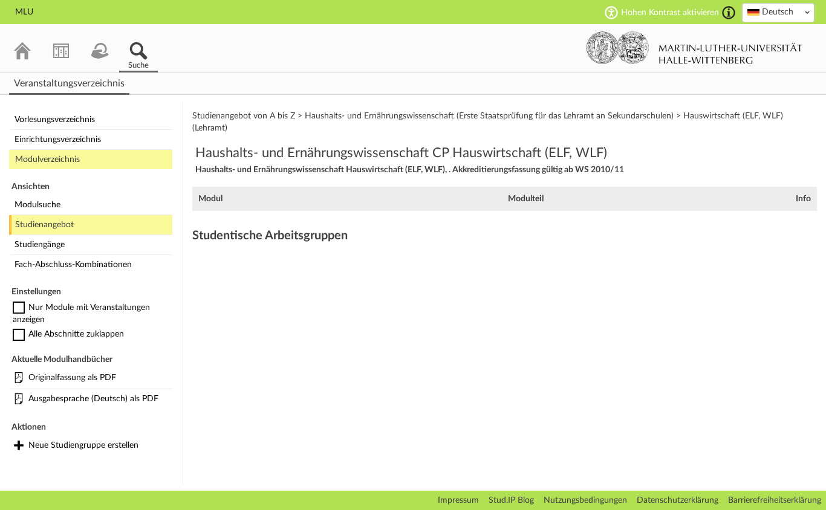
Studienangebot (44, 225)
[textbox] (778, 12)
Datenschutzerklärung (677, 500)
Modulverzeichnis (47, 159)
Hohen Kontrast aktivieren (670, 12)
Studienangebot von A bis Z (243, 116)
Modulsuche (37, 205)
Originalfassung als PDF (72, 377)
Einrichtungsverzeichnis (58, 139)
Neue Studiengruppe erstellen (83, 445)
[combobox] (778, 12)
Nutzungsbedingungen (585, 500)
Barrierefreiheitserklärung (774, 500)
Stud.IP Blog (511, 500)
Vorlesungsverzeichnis (55, 119)
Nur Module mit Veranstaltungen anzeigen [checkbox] (81, 313)
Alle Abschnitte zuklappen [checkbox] (76, 334)
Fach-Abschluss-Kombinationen (73, 264)
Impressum (458, 500)
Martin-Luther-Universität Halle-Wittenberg (694, 47)
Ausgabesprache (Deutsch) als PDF (93, 399)
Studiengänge (40, 244)
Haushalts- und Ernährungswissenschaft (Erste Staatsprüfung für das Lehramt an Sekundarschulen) (489, 116)
